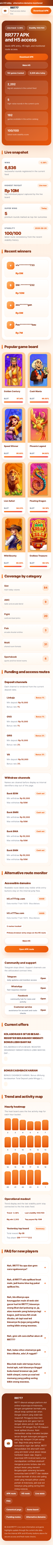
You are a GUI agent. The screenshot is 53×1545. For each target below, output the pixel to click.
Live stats (39, 1493)
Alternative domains (35, 1517)
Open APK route (26, 949)
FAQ (8, 1501)
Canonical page (13, 1509)
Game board (32, 1509)
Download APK (41, 10)
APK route (11, 1493)
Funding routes (13, 1517)
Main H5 (26, 65)
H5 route (25, 1493)
